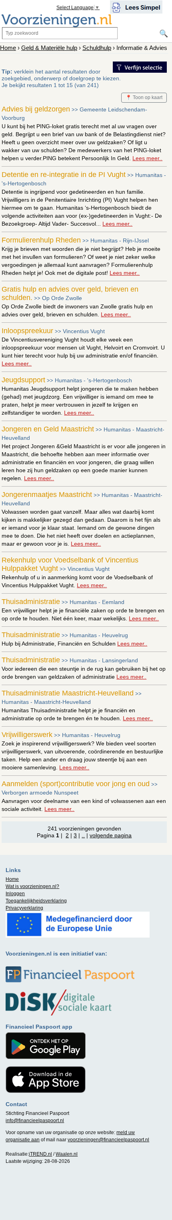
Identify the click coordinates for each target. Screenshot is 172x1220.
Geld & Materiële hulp (49, 47)
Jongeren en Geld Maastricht (48, 429)
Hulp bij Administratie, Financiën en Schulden (74, 643)
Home (8, 47)
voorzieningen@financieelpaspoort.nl (108, 1140)
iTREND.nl (40, 1154)
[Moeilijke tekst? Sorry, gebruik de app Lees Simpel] (136, 6)
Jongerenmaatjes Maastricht (47, 495)
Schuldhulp (96, 47)
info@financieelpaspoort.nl (35, 1120)
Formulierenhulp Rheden (41, 240)
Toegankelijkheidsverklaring (36, 901)
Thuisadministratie (31, 602)
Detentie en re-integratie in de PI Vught (64, 175)
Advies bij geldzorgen (36, 109)
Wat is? (32, 886)
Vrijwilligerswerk (27, 735)
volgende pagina (111, 835)
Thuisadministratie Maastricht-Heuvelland (68, 693)
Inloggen (15, 893)
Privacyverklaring (24, 908)
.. (83, 835)
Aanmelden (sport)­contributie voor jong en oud (76, 784)
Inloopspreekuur (27, 331)
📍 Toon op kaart (144, 97)
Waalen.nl (67, 1154)
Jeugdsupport (23, 380)
